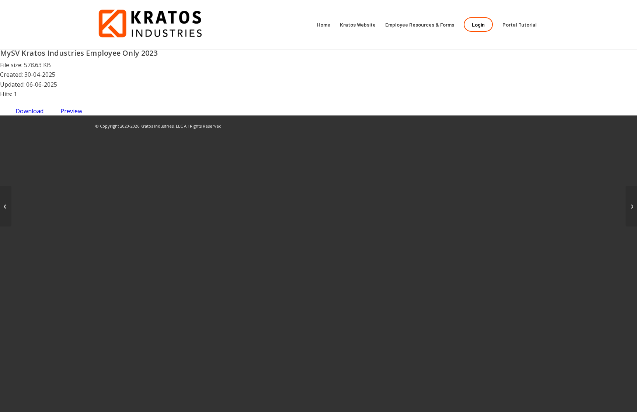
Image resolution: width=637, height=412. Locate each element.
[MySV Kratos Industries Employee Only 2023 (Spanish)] (5, 206)
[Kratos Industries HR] (150, 24)
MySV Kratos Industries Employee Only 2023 (78, 53)
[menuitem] (323, 24)
